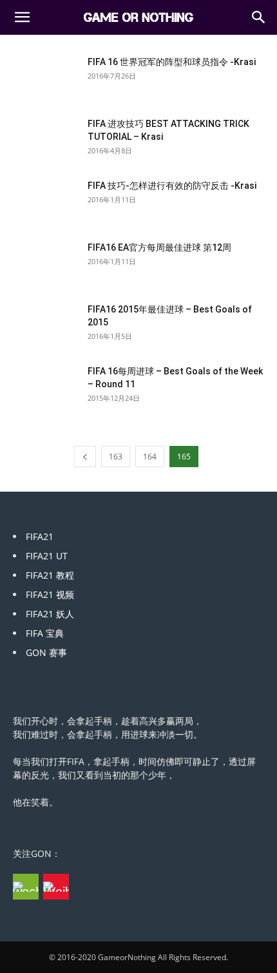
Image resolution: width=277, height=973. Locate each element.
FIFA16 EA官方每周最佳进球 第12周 (159, 247)
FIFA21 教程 (50, 575)
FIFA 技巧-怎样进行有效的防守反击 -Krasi (172, 185)
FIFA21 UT (47, 556)
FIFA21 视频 (50, 594)
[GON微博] (56, 887)
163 (115, 456)
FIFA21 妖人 (50, 614)
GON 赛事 (46, 652)
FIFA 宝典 (45, 633)
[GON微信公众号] (26, 887)
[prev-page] (85, 456)
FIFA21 (39, 536)
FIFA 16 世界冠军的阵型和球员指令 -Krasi (172, 62)
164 (150, 456)
